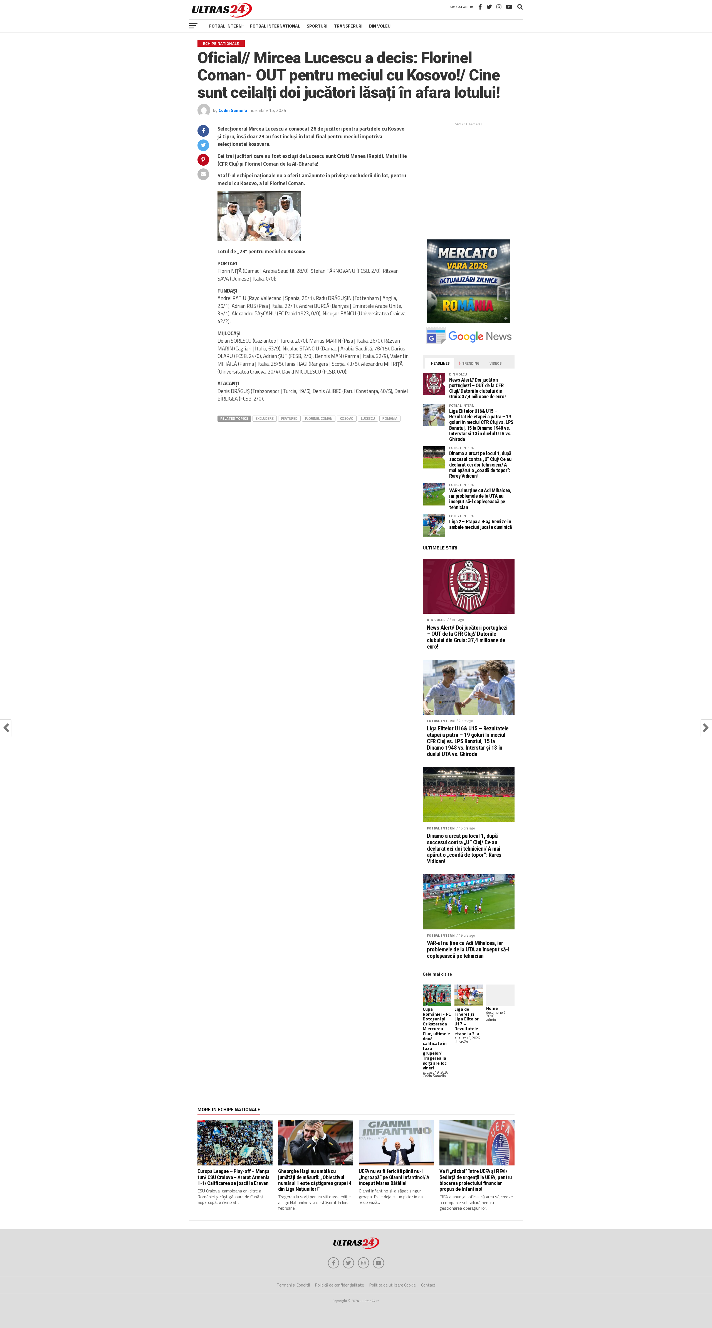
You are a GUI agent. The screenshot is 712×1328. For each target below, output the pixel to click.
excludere (265, 418)
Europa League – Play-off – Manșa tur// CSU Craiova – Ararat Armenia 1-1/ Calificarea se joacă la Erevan (233, 1177)
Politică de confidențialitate (339, 1285)
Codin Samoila (233, 110)
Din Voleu (379, 26)
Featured (289, 418)
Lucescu (368, 418)
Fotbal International (275, 26)
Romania (389, 418)
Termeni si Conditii (293, 1285)
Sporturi (317, 26)
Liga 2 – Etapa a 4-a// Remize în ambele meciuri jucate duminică (480, 524)
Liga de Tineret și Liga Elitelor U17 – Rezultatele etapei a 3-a (466, 1021)
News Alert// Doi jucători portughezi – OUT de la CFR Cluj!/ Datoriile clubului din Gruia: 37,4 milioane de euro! (477, 388)
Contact (428, 1285)
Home (492, 1008)
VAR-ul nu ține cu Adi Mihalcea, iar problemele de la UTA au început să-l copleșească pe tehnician (480, 498)
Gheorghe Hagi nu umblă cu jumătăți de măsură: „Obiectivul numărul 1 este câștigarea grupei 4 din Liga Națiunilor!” (315, 1180)
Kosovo (346, 418)
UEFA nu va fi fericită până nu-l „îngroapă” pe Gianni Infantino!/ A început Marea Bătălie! (394, 1177)
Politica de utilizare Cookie (392, 1285)
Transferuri (348, 26)
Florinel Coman (318, 418)
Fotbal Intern (225, 26)
